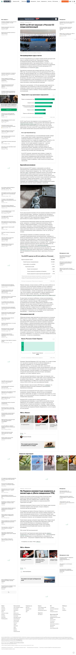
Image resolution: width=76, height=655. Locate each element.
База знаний (3, 628)
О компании (52, 618)
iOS (63, 618)
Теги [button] (25, 433)
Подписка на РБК (41, 619)
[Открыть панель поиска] (72, 1)
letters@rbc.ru (19, 650)
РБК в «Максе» (25, 412)
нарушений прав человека (26, 122)
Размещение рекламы (54, 622)
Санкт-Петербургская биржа (19, 653)
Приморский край (17, 642)
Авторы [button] (21, 433)
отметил (36, 179)
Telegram (27, 621)
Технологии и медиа (4, 196)
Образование (62, 24)
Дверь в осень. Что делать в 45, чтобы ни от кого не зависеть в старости (67, 34)
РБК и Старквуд (4, 213)
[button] (70, 1)
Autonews (61, 498)
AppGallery (64, 621)
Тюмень (15, 635)
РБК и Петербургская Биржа (6, 429)
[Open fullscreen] (54, 95)
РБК (21, 526)
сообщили (47, 385)
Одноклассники (28, 619)
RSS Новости (40, 625)
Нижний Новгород (17, 629)
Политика (3, 24)
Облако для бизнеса (53, 626)
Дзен (26, 622)
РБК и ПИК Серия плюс (5, 189)
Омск (14, 622)
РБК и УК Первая (4, 143)
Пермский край (16, 631)
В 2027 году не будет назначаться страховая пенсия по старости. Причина (66, 28)
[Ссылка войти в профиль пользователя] (74, 1)
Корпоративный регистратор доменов (55, 629)
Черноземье (16, 636)
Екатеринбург (16, 619)
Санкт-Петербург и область (18, 618)
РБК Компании (3, 218)
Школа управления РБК (54, 639)
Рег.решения (52, 632)
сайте (37, 67)
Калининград (16, 626)
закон (26, 172)
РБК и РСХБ (3, 298)
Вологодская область (17, 625)
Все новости (4, 19)
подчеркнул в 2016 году (26, 249)
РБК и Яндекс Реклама (5, 388)
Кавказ (15, 638)
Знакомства (52, 633)
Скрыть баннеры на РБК (42, 618)
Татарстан (15, 633)
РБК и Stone (3, 234)
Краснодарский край (17, 628)
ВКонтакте (27, 618)
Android (63, 619)
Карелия (15, 639)
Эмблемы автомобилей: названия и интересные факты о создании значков (67, 497)
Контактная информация (54, 619)
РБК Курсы (52, 637)
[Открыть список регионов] (70, 1)
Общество (3, 93)
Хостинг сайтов (52, 630)
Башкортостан (16, 624)
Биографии (3, 626)
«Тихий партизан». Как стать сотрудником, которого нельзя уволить (67, 502)
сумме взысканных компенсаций (28, 124)
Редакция (51, 621)
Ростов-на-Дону (16, 632)
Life (60, 30)
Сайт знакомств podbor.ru (54, 634)
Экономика (3, 149)
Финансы (3, 625)
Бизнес (2, 314)
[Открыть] (8, 1)
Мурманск (15, 641)
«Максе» (38, 552)
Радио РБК (6, 1)
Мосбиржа (12, 653)
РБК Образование (4, 629)
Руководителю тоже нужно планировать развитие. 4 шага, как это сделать (67, 22)
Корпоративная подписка (42, 621)
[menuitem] (16, 1)
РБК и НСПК (3, 75)
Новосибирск (16, 621)
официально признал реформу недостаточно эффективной (41, 295)
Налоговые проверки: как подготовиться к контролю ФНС (65, 491)
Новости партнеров (26, 453)
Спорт (2, 122)
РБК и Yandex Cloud (4, 492)
